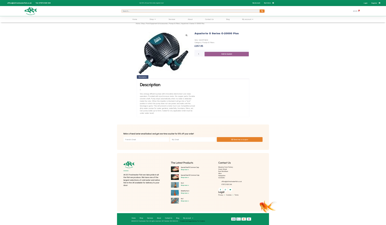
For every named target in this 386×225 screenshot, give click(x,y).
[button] (153, 19)
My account (187, 218)
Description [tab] (143, 77)
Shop (143, 24)
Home (138, 24)
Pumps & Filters (174, 24)
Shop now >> (185, 169)
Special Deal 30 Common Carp (190, 175)
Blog (177, 218)
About (159, 218)
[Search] (262, 11)
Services (150, 218)
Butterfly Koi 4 (185, 191)
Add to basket (226, 54)
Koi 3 (182, 183)
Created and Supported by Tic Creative (192, 221)
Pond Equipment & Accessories (157, 24)
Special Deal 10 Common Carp (190, 167)
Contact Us (168, 218)
